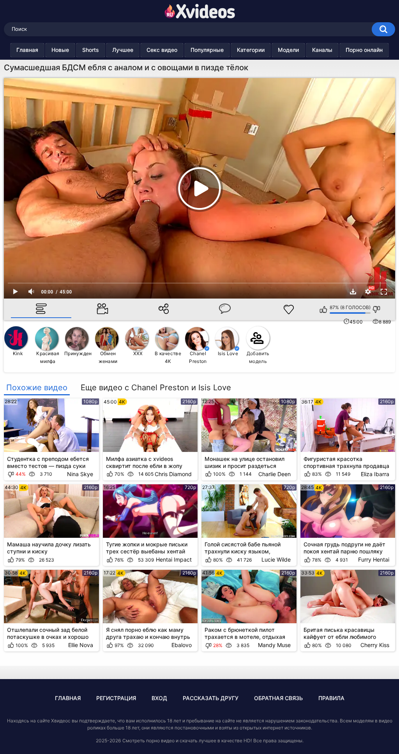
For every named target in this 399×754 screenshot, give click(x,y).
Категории (251, 49)
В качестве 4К (168, 357)
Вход (159, 698)
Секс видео (162, 49)
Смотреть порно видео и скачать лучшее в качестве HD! (187, 740)
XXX (138, 353)
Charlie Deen (274, 474)
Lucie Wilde (276, 559)
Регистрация (116, 698)
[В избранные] (289, 309)
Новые (60, 49)
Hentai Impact (174, 559)
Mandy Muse (274, 645)
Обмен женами (108, 357)
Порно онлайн (364, 49)
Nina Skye (80, 474)
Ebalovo (181, 645)
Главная (27, 49)
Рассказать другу (210, 698)
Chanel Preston (198, 357)
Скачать (353, 291)
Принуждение (78, 353)
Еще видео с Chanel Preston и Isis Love (156, 387)
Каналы (322, 49)
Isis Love (228, 353)
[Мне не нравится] (377, 309)
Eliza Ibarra (375, 474)
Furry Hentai (373, 559)
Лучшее (122, 49)
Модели (288, 49)
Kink (18, 353)
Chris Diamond (173, 474)
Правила (331, 698)
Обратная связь (278, 698)
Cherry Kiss (374, 645)
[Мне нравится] (324, 309)
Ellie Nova (80, 645)
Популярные (207, 49)
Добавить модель (258, 357)
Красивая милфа (47, 357)
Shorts (90, 49)
